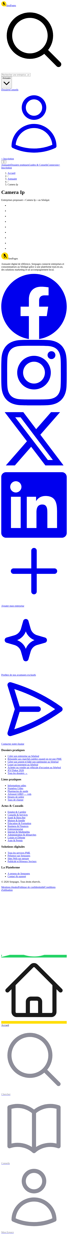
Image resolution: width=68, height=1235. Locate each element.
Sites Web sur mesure (18, 858)
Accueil (11, 173)
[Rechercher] (2, 162)
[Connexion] (34, 155)
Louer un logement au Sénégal (23, 764)
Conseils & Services (18, 814)
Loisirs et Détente (16, 837)
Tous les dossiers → (18, 773)
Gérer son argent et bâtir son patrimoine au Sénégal (33, 761)
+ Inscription (7, 158)
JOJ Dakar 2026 (16, 770)
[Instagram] (34, 404)
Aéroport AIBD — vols (19, 794)
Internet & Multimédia (19, 832)
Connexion (53, 165)
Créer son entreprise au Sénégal (23, 756)
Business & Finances (18, 826)
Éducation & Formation (19, 823)
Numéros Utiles (15, 788)
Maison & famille (16, 820)
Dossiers (5, 89)
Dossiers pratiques (20, 165)
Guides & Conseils (38, 165)
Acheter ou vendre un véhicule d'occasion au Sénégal (34, 767)
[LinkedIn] (34, 537)
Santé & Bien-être (16, 817)
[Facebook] (34, 338)
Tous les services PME (19, 852)
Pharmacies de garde (18, 791)
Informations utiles (17, 785)
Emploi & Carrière (17, 812)
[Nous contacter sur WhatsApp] (34, 956)
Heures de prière (16, 797)
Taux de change (15, 799)
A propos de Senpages (19, 873)
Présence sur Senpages (19, 855)
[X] (34, 470)
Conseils (14, 89)
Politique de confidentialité (31, 887)
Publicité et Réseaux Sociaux (22, 861)
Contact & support (17, 876)
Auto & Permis (15, 840)
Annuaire (7, 78)
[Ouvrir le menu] (5, 162)
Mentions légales (9, 887)
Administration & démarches (22, 834)
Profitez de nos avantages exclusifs (18, 675)
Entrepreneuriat (15, 829)
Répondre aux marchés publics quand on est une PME (35, 759)
